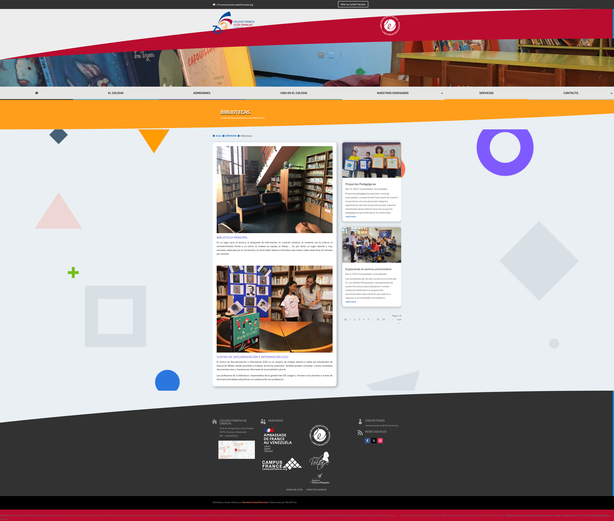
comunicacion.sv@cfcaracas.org (236, 4)
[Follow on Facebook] (367, 440)
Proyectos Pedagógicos (360, 184)
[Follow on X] (373, 440)
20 (383, 319)
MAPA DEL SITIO (294, 489)
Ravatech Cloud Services (255, 502)
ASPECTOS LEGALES (316, 489)
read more (350, 216)
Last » (399, 321)
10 (378, 319)
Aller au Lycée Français (353, 4)
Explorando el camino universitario (368, 269)
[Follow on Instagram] (380, 440)
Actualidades (366, 188)
